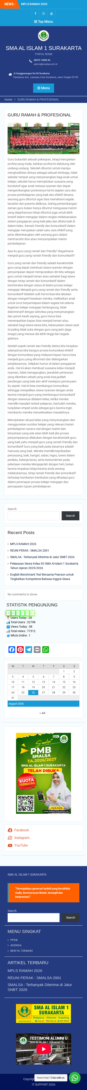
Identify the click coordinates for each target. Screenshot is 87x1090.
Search (12, 509)
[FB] (35, 13)
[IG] (43, 13)
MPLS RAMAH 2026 (34, 4)
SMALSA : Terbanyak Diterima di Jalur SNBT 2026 (42, 557)
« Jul (42, 713)
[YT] (51, 13)
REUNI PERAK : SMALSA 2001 (29, 550)
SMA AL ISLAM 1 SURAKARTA (44, 48)
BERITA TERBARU (21, 950)
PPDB (14, 940)
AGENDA (16, 945)
